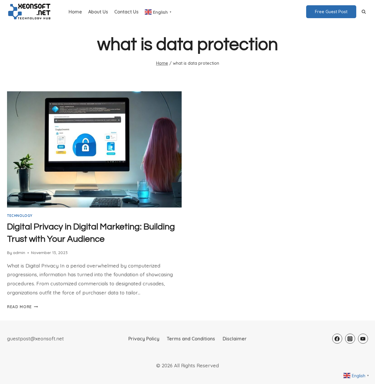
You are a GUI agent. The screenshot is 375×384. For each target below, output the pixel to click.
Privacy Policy (143, 339)
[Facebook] (337, 339)
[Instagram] (350, 339)
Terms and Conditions (191, 339)
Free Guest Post (331, 11)
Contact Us (126, 12)
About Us (98, 12)
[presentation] (94, 149)
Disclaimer (235, 339)
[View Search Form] (363, 11)
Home (75, 12)
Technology (20, 215)
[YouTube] (363, 339)
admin (19, 252)
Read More (22, 306)
